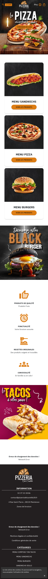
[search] (3, 4)
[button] (36, 4)
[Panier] (44, 4)
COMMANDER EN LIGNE (24, 27)
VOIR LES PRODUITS (24, 107)
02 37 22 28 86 (24, 493)
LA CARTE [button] (8, 5)
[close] (44, 575)
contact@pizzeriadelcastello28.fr (24, 497)
